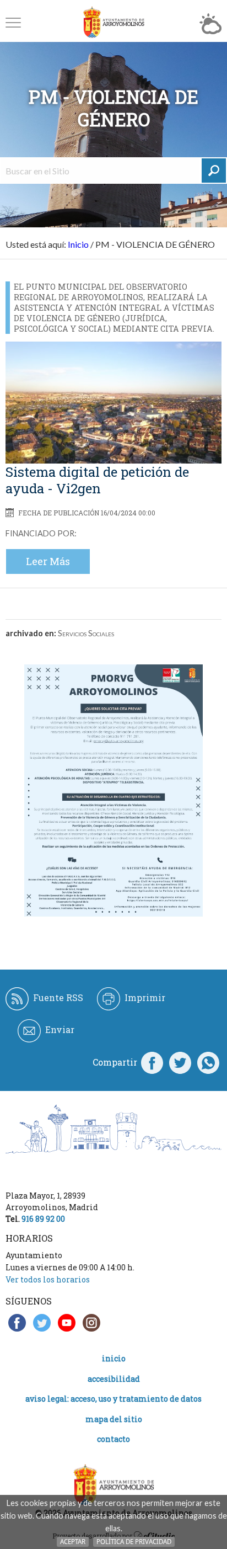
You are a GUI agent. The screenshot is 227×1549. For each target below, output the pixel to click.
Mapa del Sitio (113, 1419)
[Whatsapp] (208, 1062)
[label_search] (214, 170)
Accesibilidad (114, 1379)
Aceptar (72, 1541)
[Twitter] (180, 1062)
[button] (13, 22)
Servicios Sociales (86, 633)
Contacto (113, 1439)
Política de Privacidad (133, 1541)
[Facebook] (152, 1062)
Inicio (78, 244)
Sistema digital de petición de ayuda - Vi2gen (97, 480)
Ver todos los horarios (48, 1279)
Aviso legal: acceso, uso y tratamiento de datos (113, 1398)
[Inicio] (113, 22)
